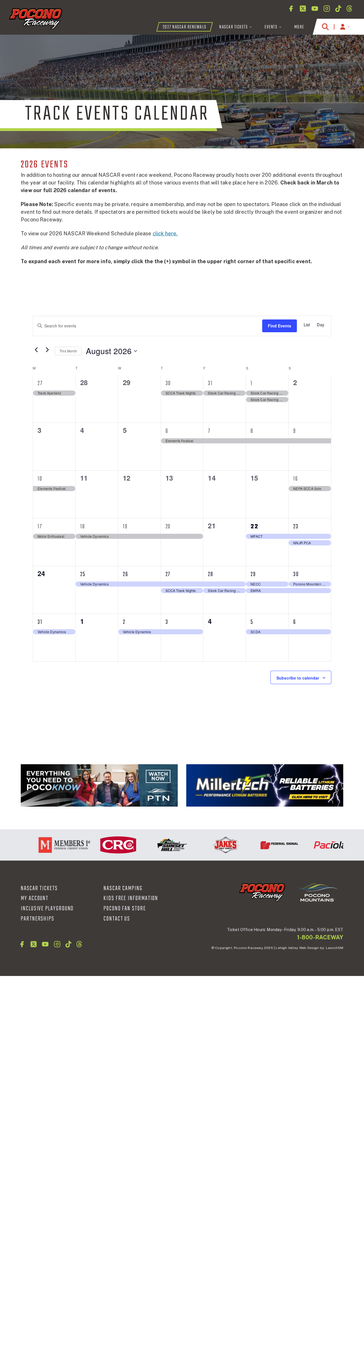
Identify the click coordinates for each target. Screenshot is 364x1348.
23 (296, 526)
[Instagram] (326, 8)
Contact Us (117, 919)
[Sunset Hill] (160, 844)
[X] (302, 8)
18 (82, 526)
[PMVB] (99, 785)
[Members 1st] (52, 844)
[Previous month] (36, 349)
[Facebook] (291, 8)
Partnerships (37, 919)
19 (125, 526)
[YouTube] (314, 8)
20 (168, 526)
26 (125, 574)
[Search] (325, 27)
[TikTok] (338, 8)
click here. (165, 233)
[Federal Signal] (267, 844)
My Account (34, 898)
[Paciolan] (321, 844)
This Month (68, 350)
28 (210, 574)
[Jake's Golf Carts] (214, 844)
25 (83, 574)
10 (40, 479)
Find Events (279, 326)
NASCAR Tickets (39, 888)
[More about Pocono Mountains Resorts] (317, 892)
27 (40, 383)
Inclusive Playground (47, 908)
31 (210, 383)
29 (253, 574)
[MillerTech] (264, 785)
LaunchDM (334, 948)
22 (254, 526)
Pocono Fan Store (125, 908)
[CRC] (106, 844)
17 (40, 526)
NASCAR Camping (123, 888)
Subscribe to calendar (297, 678)
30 (168, 383)
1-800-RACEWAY (320, 937)
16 (295, 479)
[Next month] (47, 349)
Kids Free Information (131, 898)
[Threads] (349, 8)
